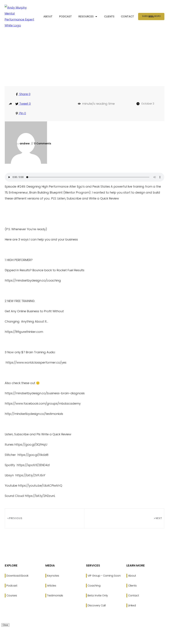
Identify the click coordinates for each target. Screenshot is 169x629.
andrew (25, 143)
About (132, 576)
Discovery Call (97, 605)
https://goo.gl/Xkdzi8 (32, 455)
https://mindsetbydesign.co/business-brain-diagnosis (45, 393)
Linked (132, 605)
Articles (51, 585)
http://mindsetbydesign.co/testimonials (34, 414)
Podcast (11, 585)
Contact (133, 595)
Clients (132, 585)
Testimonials (55, 595)
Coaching (94, 585)
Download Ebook (17, 576)
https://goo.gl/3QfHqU (30, 444)
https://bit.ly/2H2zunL (40, 496)
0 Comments (42, 143)
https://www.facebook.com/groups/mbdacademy (43, 403)
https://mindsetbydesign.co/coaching (33, 280)
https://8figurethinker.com (24, 332)
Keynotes (53, 576)
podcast (86, 70)
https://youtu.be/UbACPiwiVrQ (40, 485)
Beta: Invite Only (98, 595)
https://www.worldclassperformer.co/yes (36, 362)
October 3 (147, 104)
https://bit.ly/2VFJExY (30, 475)
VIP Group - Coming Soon (104, 576)
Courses (11, 595)
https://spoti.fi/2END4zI (33, 465)
